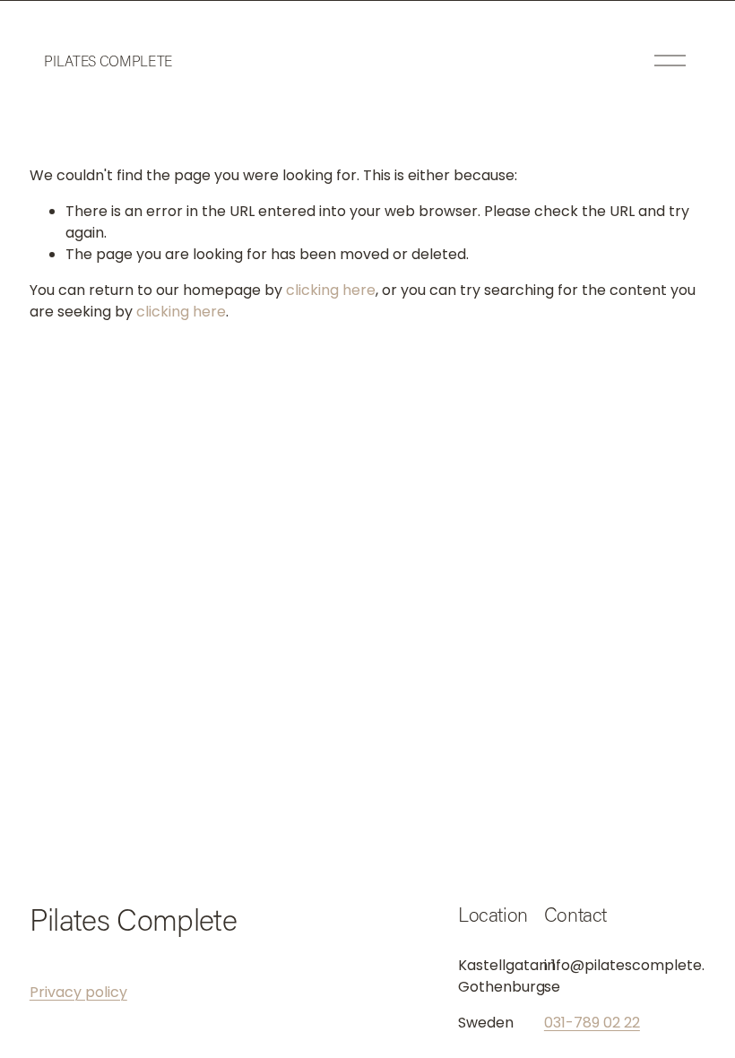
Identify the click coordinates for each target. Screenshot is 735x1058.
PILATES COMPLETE (108, 60)
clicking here (331, 290)
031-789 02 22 (592, 1022)
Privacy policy (78, 992)
